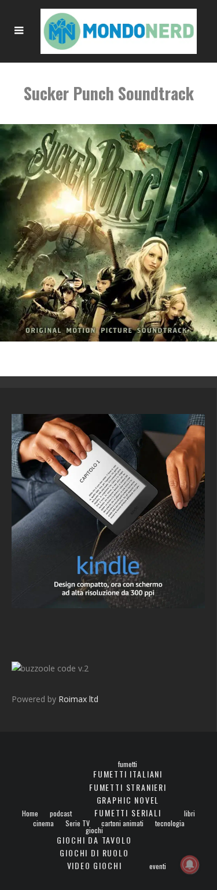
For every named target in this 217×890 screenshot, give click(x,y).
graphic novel (128, 800)
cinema (43, 823)
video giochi (94, 865)
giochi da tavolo (94, 840)
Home (30, 813)
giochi (94, 830)
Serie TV (77, 823)
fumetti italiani (128, 774)
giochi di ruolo (94, 853)
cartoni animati (122, 823)
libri (189, 813)
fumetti (127, 764)
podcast (61, 813)
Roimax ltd (78, 698)
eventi (157, 866)
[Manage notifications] (190, 864)
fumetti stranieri (128, 787)
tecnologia (170, 823)
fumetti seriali (127, 813)
